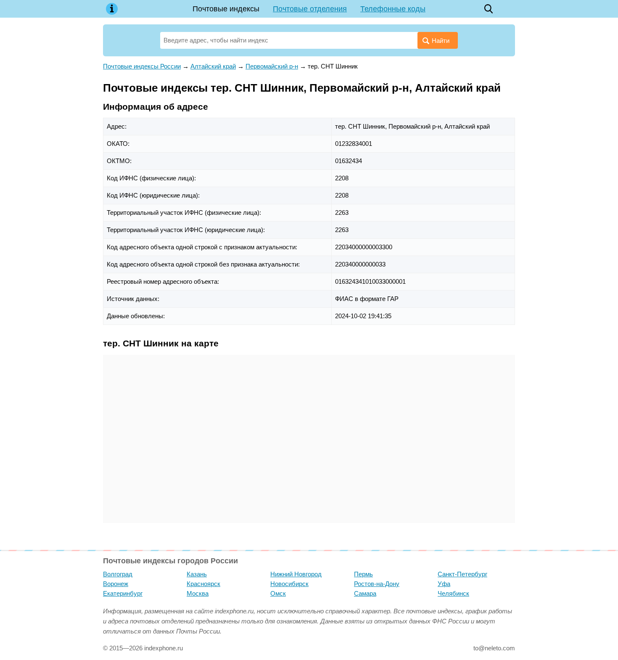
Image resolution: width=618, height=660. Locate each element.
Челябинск (453, 593)
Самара (365, 593)
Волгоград (117, 574)
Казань (197, 574)
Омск (278, 593)
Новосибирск (289, 583)
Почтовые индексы (226, 9)
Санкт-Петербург (462, 574)
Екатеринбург (123, 593)
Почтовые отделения (310, 9)
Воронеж (115, 583)
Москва (198, 593)
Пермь (363, 574)
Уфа (444, 583)
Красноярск (203, 583)
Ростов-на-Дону (376, 583)
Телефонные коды (392, 9)
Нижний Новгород (296, 574)
